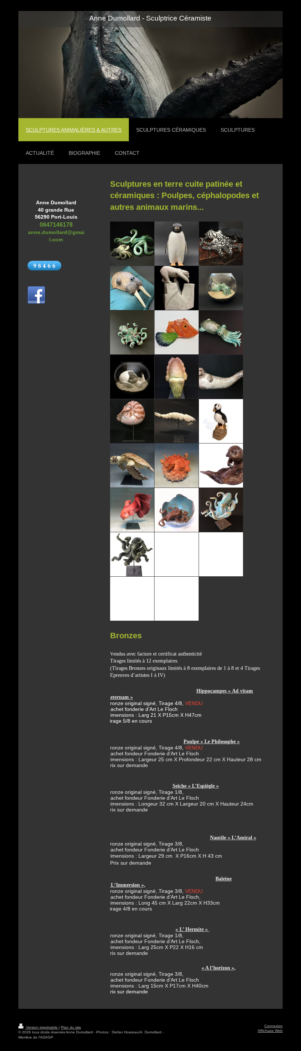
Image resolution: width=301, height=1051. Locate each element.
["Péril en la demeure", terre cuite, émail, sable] (132, 377)
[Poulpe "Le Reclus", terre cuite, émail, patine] (177, 510)
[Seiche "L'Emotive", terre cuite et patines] (177, 377)
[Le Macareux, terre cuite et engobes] (221, 421)
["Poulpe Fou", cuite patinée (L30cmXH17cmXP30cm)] (132, 554)
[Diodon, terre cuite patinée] (177, 466)
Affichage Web (270, 1031)
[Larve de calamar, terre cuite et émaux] (221, 332)
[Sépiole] (221, 288)
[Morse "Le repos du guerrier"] (132, 288)
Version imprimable (42, 1027)
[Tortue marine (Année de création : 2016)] (132, 466)
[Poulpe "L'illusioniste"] (132, 332)
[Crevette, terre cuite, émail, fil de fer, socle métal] (177, 421)
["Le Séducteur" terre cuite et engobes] (177, 244)
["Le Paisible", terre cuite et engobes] (221, 377)
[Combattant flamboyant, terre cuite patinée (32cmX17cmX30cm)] (132, 510)
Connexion (273, 1026)
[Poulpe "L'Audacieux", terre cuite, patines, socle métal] (221, 510)
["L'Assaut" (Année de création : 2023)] (132, 244)
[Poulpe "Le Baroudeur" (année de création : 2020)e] (221, 244)
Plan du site (71, 1027)
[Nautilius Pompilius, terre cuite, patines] (132, 421)
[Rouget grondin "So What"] (177, 332)
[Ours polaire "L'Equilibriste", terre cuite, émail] (177, 288)
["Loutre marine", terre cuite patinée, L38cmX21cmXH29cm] (221, 466)
